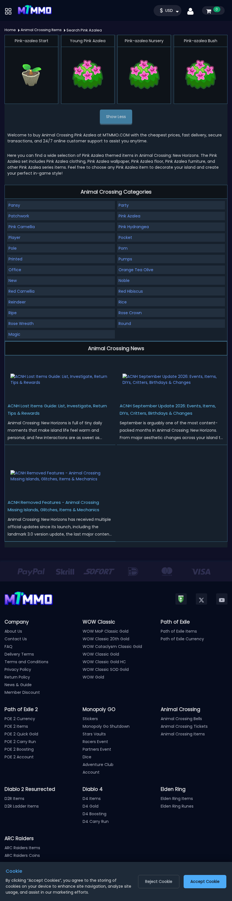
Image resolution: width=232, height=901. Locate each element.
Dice (87, 757)
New (12, 280)
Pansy (14, 205)
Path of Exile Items (179, 631)
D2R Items (14, 798)
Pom (123, 248)
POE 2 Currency (20, 719)
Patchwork (18, 216)
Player (14, 237)
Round (125, 323)
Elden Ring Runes (177, 806)
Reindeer (17, 302)
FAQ (8, 646)
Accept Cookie (205, 881)
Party (124, 205)
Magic (14, 334)
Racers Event (95, 741)
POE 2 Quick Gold (21, 734)
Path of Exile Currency (182, 639)
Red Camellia (21, 291)
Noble (124, 280)
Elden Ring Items (177, 798)
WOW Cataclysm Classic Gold (112, 646)
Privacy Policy (18, 669)
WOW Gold (93, 677)
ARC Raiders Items (22, 848)
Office (14, 270)
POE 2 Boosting (19, 749)
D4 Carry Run (96, 821)
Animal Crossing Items (183, 734)
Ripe (12, 313)
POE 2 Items (16, 726)
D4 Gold (90, 806)
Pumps (125, 259)
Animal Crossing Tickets (184, 726)
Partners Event (97, 749)
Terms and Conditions (26, 662)
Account (91, 772)
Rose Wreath (21, 323)
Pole (12, 248)
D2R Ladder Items (22, 806)
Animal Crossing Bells (181, 719)
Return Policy (17, 677)
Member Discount (22, 692)
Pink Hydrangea (134, 227)
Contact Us (16, 639)
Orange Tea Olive (136, 270)
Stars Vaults (94, 734)
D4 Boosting (94, 814)
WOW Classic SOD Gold (106, 669)
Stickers (90, 719)
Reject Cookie (158, 881)
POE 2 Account (19, 757)
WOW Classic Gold (101, 654)
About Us (13, 631)
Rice (123, 302)
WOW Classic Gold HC (104, 662)
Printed (15, 259)
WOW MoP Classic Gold (105, 631)
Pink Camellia (21, 227)
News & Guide (18, 685)
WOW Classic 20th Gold (106, 639)
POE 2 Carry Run (20, 741)
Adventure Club (98, 764)
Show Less (116, 116)
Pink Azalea (129, 216)
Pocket (125, 237)
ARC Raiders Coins (22, 855)
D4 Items (92, 798)
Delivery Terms (19, 654)
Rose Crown (130, 313)
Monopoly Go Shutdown (106, 726)
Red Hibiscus (131, 291)
